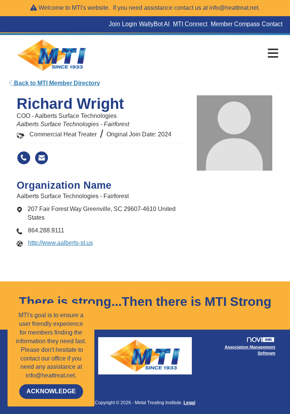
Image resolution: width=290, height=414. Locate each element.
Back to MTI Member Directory (56, 83)
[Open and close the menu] (190, 54)
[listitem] (115, 24)
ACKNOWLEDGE (51, 391)
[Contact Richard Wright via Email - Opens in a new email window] (41, 158)
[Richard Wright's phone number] (24, 158)
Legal (189, 402)
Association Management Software (250, 350)
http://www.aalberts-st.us (60, 243)
